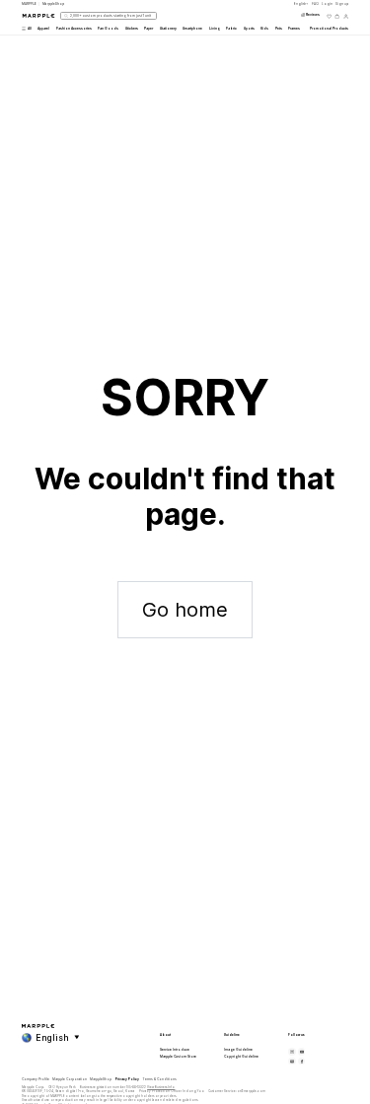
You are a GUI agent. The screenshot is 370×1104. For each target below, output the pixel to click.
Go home (185, 610)
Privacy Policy (127, 1079)
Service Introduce (174, 1050)
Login (327, 4)
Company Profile (35, 1079)
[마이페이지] (345, 16)
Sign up (341, 4)
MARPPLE (29, 4)
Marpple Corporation (69, 1079)
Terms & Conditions (159, 1079)
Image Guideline (238, 1050)
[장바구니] (336, 16)
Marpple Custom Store (178, 1057)
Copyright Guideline (241, 1057)
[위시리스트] (329, 16)
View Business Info (161, 1087)
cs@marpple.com (251, 1091)
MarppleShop (100, 1079)
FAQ (315, 4)
